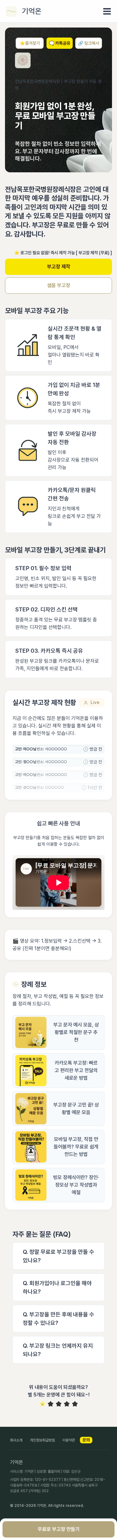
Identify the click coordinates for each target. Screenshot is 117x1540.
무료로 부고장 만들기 (59, 1529)
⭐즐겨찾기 (30, 43)
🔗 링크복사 (88, 43)
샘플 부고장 (58, 285)
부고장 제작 (58, 267)
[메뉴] (107, 11)
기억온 (31, 11)
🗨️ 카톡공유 (59, 43)
